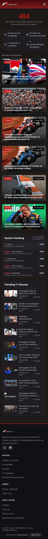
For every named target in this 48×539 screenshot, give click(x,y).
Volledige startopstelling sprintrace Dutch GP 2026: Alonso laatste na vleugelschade (23, 196)
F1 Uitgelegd (7, 473)
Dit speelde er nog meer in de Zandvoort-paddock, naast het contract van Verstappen (29, 381)
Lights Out (6, 493)
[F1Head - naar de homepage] (9, 4)
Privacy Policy (8, 513)
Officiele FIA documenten (13, 477)
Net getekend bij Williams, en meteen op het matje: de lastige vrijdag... (23, 167)
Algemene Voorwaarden (13, 518)
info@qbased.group (9, 530)
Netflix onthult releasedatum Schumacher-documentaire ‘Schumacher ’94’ (23, 78)
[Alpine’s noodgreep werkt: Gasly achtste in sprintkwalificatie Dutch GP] (24, 100)
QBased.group (22, 535)
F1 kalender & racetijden (14, 44)
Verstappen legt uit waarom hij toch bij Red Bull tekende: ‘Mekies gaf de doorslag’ (27, 292)
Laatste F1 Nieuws (10, 460)
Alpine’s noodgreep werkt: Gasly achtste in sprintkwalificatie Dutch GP (23, 109)
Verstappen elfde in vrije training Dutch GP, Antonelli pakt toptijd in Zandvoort (29, 394)
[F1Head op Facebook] (10, 447)
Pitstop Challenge (10, 489)
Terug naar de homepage (14, 34)
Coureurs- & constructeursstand (37, 34)
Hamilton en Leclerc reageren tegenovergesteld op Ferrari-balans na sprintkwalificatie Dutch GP (22, 137)
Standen (6, 469)
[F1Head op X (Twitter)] (4, 447)
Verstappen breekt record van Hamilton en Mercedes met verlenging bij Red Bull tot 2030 (29, 343)
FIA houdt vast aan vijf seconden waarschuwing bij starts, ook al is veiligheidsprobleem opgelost (29, 407)
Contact (5, 505)
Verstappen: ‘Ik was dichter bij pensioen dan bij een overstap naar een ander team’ (28, 368)
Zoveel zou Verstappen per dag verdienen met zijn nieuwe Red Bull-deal (29, 304)
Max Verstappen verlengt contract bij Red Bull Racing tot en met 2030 (29, 330)
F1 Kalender (7, 464)
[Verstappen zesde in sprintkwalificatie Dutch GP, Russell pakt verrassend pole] (24, 217)
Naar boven (35, 535)
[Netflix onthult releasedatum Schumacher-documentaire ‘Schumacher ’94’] (24, 71)
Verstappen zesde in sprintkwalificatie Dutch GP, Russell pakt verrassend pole (22, 225)
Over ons (6, 509)
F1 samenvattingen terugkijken (36, 44)
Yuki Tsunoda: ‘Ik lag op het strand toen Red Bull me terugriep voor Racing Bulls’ (29, 356)
